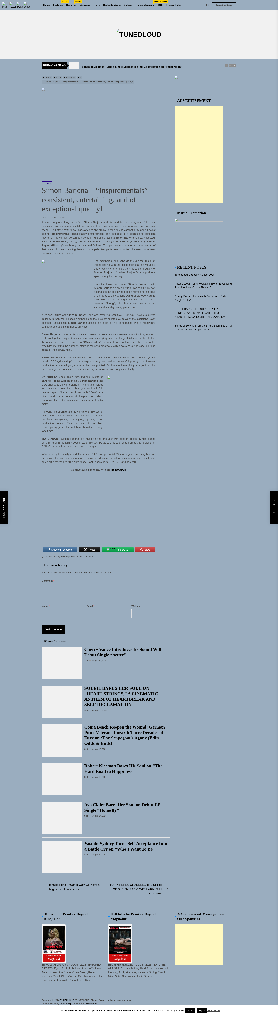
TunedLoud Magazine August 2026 (195, 274)
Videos (128, 5)
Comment (48, 580)
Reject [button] (202, 1010)
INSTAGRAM (118, 469)
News (97, 5)
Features (59, 3)
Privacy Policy (174, 5)
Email (90, 606)
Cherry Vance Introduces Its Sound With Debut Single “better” (201, 298)
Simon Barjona (86, 557)
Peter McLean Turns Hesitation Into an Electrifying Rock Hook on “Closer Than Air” (203, 285)
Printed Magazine (145, 3)
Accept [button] (190, 1010)
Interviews (84, 5)
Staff (44, 217)
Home (46, 5)
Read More (213, 1010)
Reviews (71, 3)
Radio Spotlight (112, 5)
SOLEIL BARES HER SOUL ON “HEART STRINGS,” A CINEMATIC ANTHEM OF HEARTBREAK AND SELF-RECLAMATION (200, 313)
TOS (160, 5)
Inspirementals (72, 557)
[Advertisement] (199, 154)
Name (46, 606)
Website (135, 606)
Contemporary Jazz (56, 557)
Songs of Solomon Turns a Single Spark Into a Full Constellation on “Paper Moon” (203, 327)
